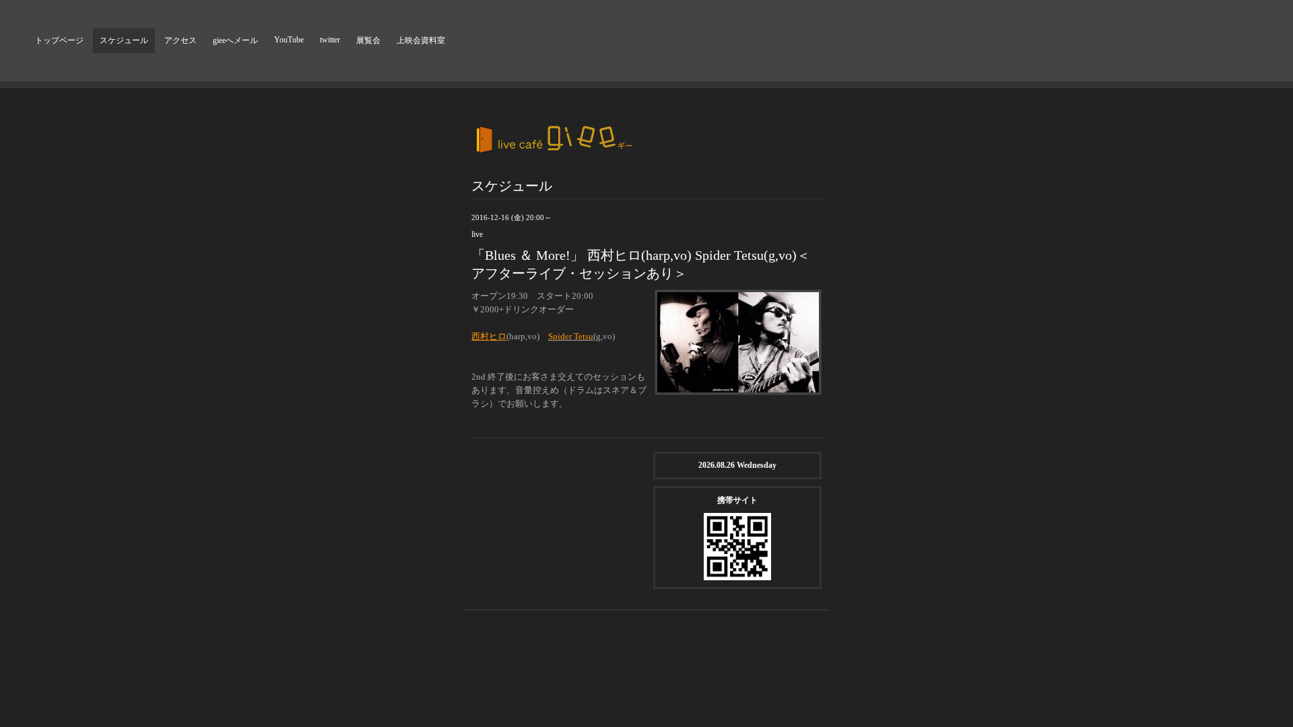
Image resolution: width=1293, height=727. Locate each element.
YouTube (289, 39)
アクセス (180, 40)
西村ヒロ (488, 336)
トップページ (59, 40)
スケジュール (124, 40)
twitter (330, 39)
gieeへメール (235, 40)
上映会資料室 (421, 40)
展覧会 (368, 40)
